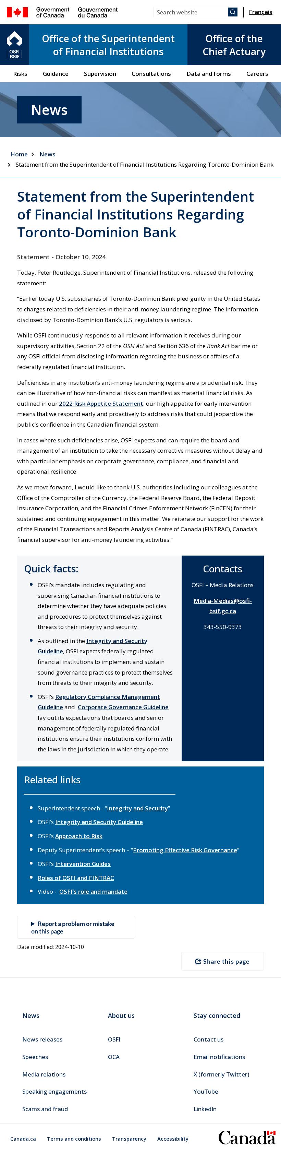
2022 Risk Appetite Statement (101, 403)
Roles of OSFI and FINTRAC (76, 878)
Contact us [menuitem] (208, 1039)
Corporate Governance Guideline (123, 707)
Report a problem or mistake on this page (72, 927)
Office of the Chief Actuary (234, 45)
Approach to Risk (78, 836)
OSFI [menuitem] (114, 1039)
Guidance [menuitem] (56, 74)
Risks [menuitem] (20, 74)
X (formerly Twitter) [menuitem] (221, 1074)
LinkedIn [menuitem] (205, 1109)
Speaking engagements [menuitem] (54, 1091)
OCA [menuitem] (114, 1057)
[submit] (232, 12)
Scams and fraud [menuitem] (45, 1109)
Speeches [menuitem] (35, 1057)
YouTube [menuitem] (206, 1091)
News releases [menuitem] (42, 1039)
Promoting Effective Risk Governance (185, 850)
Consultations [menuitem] (151, 74)
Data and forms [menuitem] (208, 74)
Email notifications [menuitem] (219, 1057)
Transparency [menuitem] (129, 1138)
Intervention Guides (83, 864)
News (47, 154)
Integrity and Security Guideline (99, 822)
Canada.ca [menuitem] (23, 1138)
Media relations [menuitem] (43, 1074)
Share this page (226, 961)
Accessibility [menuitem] (172, 1138)
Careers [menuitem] (257, 74)
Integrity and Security (137, 808)
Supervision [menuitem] (100, 74)
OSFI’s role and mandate (93, 891)
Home (19, 154)
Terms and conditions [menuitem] (74, 1138)
